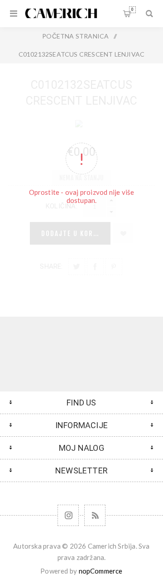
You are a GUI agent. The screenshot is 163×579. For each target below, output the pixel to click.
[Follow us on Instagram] (68, 515)
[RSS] (94, 515)
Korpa (132, 9)
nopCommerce (101, 571)
